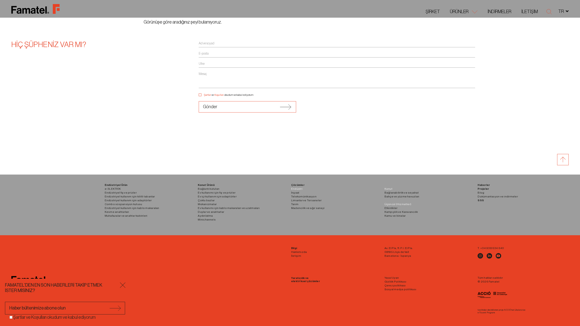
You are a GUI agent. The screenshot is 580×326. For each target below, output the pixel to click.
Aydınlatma (205, 215)
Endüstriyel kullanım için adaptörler (128, 200)
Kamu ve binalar (395, 215)
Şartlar (207, 94)
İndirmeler (499, 12)
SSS (481, 200)
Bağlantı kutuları (208, 188)
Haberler (484, 185)
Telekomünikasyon (304, 196)
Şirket (432, 12)
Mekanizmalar (207, 204)
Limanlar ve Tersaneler (306, 200)
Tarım (294, 204)
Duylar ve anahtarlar (211, 212)
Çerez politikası (395, 285)
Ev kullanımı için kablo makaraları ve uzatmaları (229, 208)
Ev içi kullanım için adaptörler (217, 196)
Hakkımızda (299, 252)
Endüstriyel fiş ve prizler (121, 192)
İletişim (529, 12)
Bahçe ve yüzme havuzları (401, 196)
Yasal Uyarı (391, 277)
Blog (481, 192)
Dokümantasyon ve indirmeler (498, 196)
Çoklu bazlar (206, 200)
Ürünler (459, 12)
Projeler (483, 188)
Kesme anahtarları (117, 212)
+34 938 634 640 (492, 248)
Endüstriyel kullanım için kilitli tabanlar (130, 196)
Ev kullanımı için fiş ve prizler (216, 192)
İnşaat (295, 192)
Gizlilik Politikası (395, 281)
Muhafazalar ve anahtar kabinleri (126, 215)
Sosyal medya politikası (400, 289)
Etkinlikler (391, 208)
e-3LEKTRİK (113, 188)
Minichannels (207, 219)
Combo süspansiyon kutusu (123, 204)
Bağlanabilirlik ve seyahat (401, 192)
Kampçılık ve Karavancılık (401, 212)
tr (561, 11)
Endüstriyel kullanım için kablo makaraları (132, 208)
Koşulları (219, 94)
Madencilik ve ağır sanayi (307, 208)
